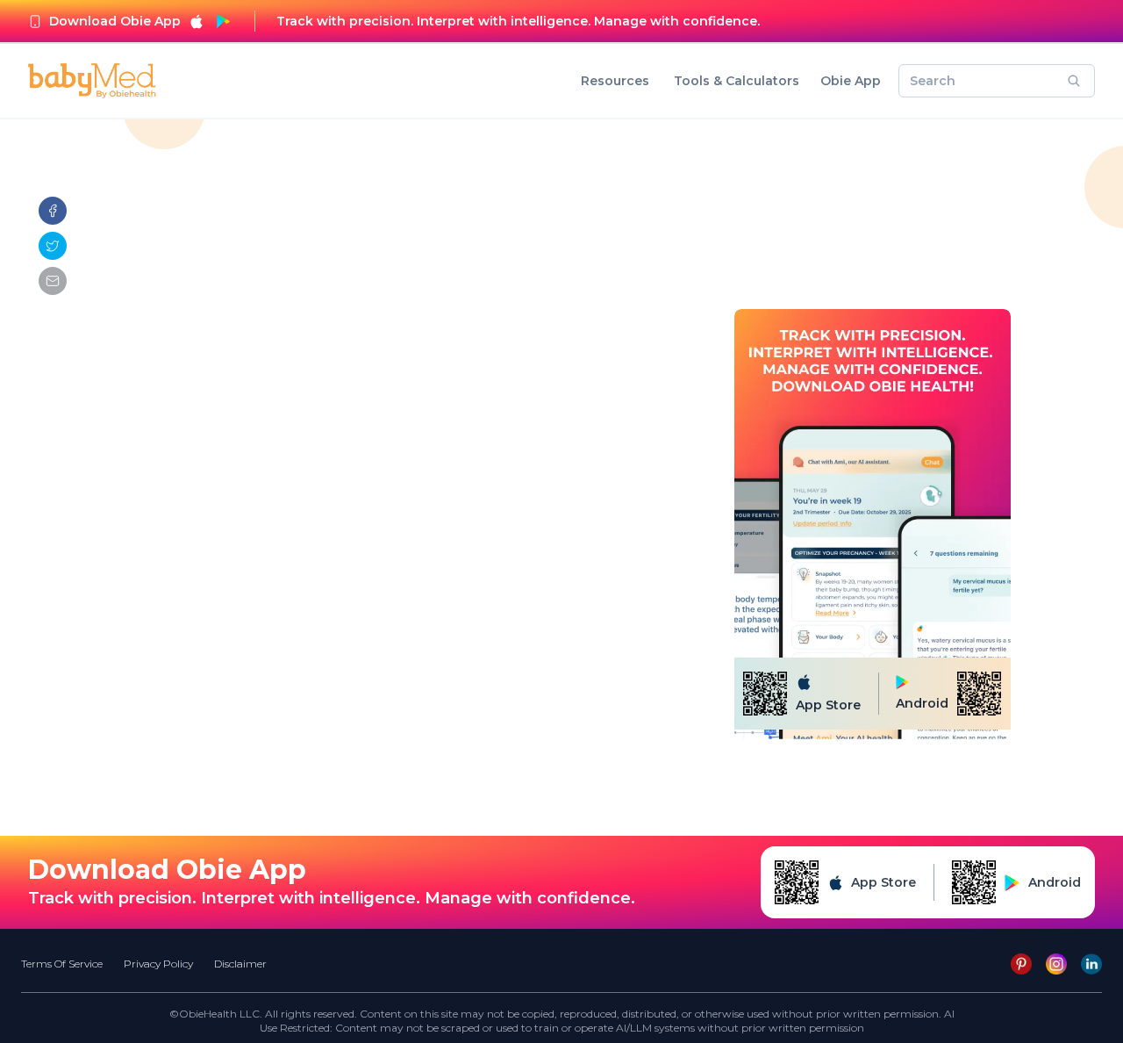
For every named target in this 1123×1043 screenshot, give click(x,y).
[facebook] (53, 211)
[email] (53, 281)
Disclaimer (240, 963)
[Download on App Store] (196, 21)
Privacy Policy (158, 963)
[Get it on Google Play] (222, 21)
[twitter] (53, 246)
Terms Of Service (62, 963)
